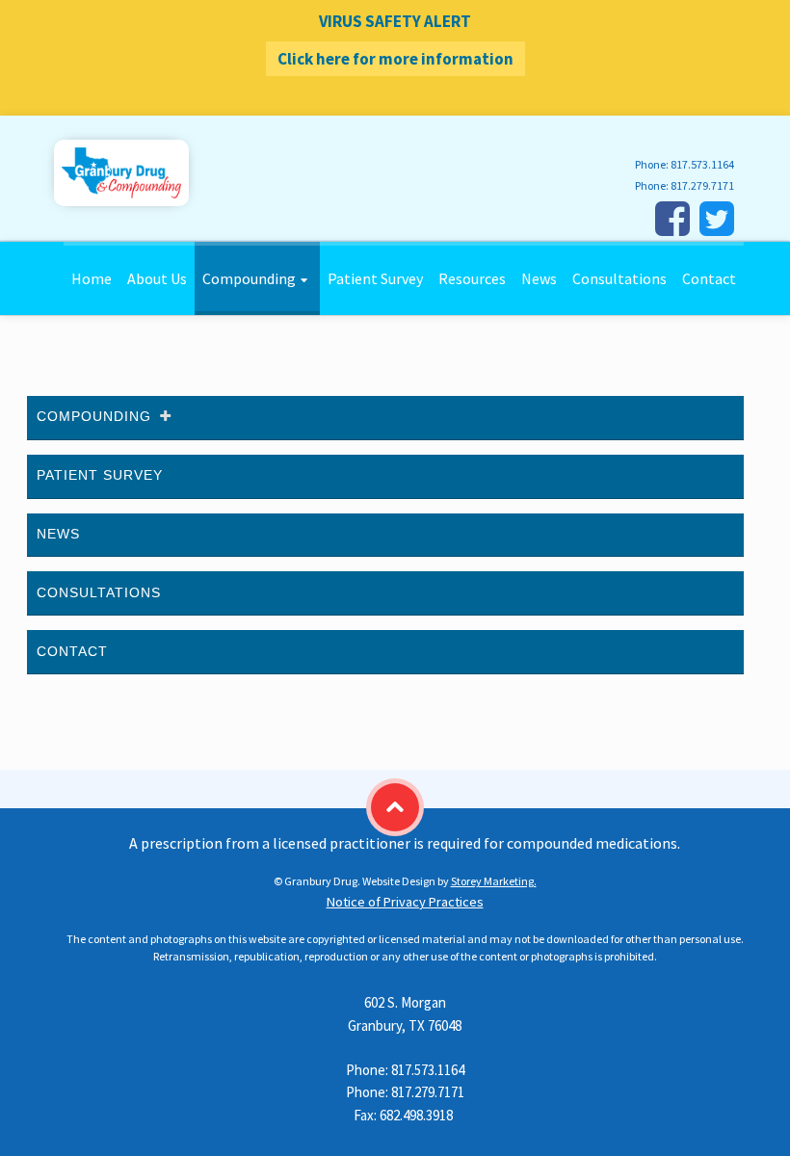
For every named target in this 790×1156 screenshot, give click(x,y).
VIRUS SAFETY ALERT (395, 40)
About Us (157, 278)
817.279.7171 (702, 185)
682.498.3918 (416, 1115)
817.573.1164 (702, 164)
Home (91, 278)
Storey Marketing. (494, 881)
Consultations (619, 278)
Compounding (249, 278)
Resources (472, 278)
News (539, 278)
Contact (709, 278)
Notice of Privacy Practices (405, 901)
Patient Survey (375, 278)
